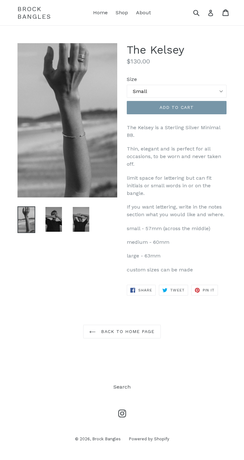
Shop (122, 13)
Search (122, 387)
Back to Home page (126, 331)
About (143, 13)
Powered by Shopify (149, 439)
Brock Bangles (34, 12)
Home (100, 13)
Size (132, 79)
